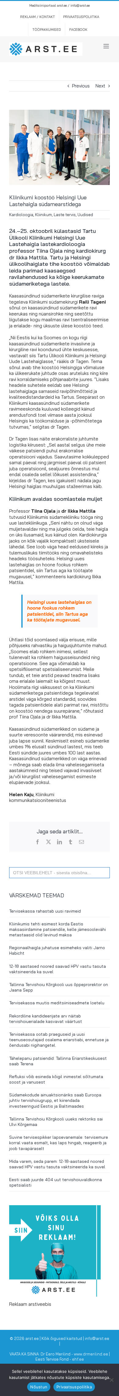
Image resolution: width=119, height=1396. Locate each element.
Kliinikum (43, 214)
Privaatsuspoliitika (74, 1386)
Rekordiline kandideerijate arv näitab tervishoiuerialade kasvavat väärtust (45, 1018)
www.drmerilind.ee (91, 1353)
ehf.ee (78, 1359)
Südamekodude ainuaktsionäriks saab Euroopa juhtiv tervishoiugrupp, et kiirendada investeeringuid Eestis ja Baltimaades (55, 1100)
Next (100, 86)
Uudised (85, 214)
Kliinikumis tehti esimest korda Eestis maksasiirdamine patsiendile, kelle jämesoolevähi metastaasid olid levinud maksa (57, 929)
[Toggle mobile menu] (106, 46)
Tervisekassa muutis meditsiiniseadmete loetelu (56, 1003)
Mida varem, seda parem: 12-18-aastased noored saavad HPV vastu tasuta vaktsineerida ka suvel (57, 1164)
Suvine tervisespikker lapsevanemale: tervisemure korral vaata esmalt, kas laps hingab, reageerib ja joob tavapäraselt (58, 1142)
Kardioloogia (21, 214)
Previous (81, 86)
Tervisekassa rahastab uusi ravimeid (45, 911)
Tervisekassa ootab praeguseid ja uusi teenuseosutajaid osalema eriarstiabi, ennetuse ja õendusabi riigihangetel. (59, 1039)
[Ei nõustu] (111, 1380)
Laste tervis (65, 214)
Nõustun (38, 1386)
